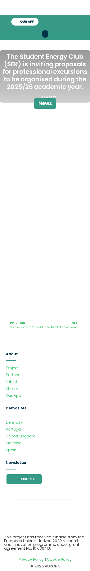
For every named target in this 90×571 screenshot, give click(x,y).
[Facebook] (53, 21)
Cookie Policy (59, 559)
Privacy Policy (31, 559)
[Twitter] (60, 21)
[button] (45, 34)
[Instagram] (67, 21)
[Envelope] (75, 21)
